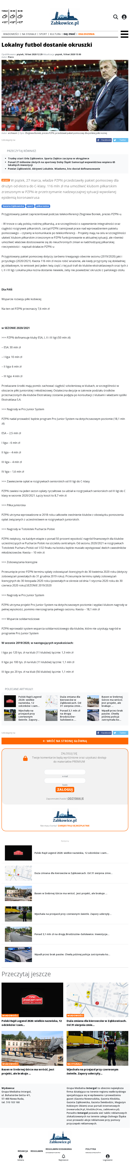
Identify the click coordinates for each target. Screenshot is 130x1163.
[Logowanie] (107, 1156)
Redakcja (23, 1151)
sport (30, 206)
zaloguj (65, 789)
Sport (5, 180)
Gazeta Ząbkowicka (13, 206)
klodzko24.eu (94, 1109)
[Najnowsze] (63, 1156)
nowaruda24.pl (76, 1109)
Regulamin (37, 1151)
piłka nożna (43, 206)
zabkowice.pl (111, 1109)
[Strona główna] (20, 1156)
